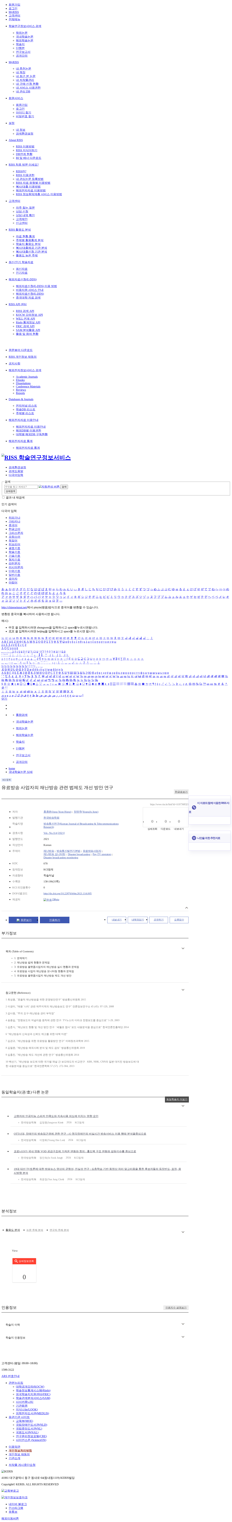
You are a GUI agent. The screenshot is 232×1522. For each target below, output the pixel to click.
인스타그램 (16, 1507)
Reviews (21, 389)
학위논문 (22, 32)
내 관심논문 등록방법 (30, 179)
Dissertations (23, 383)
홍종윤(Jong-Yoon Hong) (57, 811)
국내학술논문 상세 (21, 771)
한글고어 (14, 529)
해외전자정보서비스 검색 (25, 370)
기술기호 (14, 555)
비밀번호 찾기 (25, 116)
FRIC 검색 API (25, 326)
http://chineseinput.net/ (14, 607)
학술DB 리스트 (25, 409)
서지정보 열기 (186, 908)
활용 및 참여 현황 (27, 333)
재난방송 (49, 851)
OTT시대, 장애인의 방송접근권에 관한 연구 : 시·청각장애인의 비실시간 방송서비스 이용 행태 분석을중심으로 (80, 1133)
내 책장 (20, 72)
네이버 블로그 (18, 1504)
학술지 (20, 44)
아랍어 (13, 582)
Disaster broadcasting (79, 854)
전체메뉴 (14, 19)
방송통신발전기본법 (68, 851)
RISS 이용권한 (25, 175)
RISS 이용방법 (25, 146)
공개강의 (22, 55)
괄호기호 (14, 548)
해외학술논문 (24, 40)
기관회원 (22, 1405)
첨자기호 (14, 559)
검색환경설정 (24, 133)
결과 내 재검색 (15, 497)
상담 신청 (22, 211)
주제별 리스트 (25, 413)
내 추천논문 (23, 68)
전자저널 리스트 (26, 405)
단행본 (20, 48)
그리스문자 (16, 532)
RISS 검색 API (25, 311)
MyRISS (14, 12)
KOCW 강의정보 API (29, 314)
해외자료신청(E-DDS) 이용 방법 (36, 286)
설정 (11, 123)
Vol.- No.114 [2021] (54, 833)
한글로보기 (181, 792)
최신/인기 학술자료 (21, 262)
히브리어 (14, 544)
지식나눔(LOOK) (27, 1409)
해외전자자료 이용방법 (31, 190)
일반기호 (14, 574)
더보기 (183, 948)
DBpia (55, 899)
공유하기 (158, 919)
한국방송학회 (51, 817)
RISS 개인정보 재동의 (23, 356)
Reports (20, 393)
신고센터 (22, 222)
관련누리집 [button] (16, 1382)
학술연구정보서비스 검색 (25, 26)
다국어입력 (16, 475)
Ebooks (20, 380)
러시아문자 (16, 567)
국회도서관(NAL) (27, 1432)
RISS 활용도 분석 (20, 229)
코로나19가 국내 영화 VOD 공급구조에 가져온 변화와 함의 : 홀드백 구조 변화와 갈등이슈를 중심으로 (75, 1151)
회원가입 (14, 4)
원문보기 (26, 920)
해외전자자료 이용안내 (23, 419)
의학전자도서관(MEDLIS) (32, 1413)
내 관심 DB (23, 91)
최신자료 (22, 268)
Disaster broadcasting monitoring (61, 857)
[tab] (13, 1230)
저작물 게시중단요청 (22, 1464)
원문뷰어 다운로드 (21, 350)
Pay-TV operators (102, 854)
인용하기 (54, 920)
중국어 (13, 525)
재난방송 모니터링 (54, 854)
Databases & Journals (21, 399)
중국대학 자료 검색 (28, 297)
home (12, 768)
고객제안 (22, 219)
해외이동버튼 (10, 1518)
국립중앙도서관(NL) (29, 1428)
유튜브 (13, 1511)
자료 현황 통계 (25, 236)
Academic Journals (27, 376)
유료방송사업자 (92, 851)
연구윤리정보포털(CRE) (31, 1436)
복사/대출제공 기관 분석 (31, 247)
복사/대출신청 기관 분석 (31, 251)
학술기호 (14, 552)
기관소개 (14, 1458)
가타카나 (14, 521)
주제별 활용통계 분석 (30, 240)
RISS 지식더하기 (26, 150)
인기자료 (22, 272)
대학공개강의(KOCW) (30, 1386)
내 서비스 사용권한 (28, 87)
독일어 (13, 540)
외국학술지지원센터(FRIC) (33, 1394)
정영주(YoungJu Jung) (86, 811)
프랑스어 (14, 536)
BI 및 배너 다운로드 (28, 157)
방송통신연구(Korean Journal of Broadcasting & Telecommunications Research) (81, 825)
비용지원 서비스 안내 (30, 289)
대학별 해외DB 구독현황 (32, 434)
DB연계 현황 (24, 154)
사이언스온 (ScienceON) (31, 1440)
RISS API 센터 (18, 304)
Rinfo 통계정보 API (28, 322)
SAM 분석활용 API (28, 330)
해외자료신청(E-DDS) (23, 279)
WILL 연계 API (25, 318)
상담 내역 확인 (25, 215)
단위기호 (14, 571)
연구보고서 (23, 51)
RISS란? (21, 171)
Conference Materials (28, 386)
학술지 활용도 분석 (28, 244)
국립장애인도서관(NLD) (31, 1424)
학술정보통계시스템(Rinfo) (33, 1390)
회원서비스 (16, 98)
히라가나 (14, 517)
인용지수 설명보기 (176, 1307)
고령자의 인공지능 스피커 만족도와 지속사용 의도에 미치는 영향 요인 (56, 1116)
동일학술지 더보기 (176, 1099)
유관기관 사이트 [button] (19, 1417)
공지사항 (14, 363)
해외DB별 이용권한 (28, 430)
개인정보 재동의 (19, 1454)
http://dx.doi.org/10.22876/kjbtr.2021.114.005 (68, 893)
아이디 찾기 (23, 112)
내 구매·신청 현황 (27, 83)
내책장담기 (138, 919)
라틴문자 (14, 563)
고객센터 (14, 15)
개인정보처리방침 (20, 1450)
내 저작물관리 (25, 80)
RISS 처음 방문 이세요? (24, 164)
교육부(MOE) (24, 1420)
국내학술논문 (24, 36)
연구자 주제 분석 (59, 1230)
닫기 (4, 698)
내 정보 (20, 129)
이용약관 (14, 1446)
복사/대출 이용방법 (28, 186)
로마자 (13, 578)
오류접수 (179, 919)
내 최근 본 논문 (26, 76)
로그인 (13, 8)
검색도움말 (16, 471)
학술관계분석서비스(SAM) (33, 1398)
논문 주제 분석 (34, 1230)
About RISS (16, 140)
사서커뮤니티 (24, 1401)
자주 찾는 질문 (25, 207)
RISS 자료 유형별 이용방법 (33, 182)
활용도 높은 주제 (27, 255)
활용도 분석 (13, 1230)
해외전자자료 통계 (21, 441)
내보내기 (117, 919)
